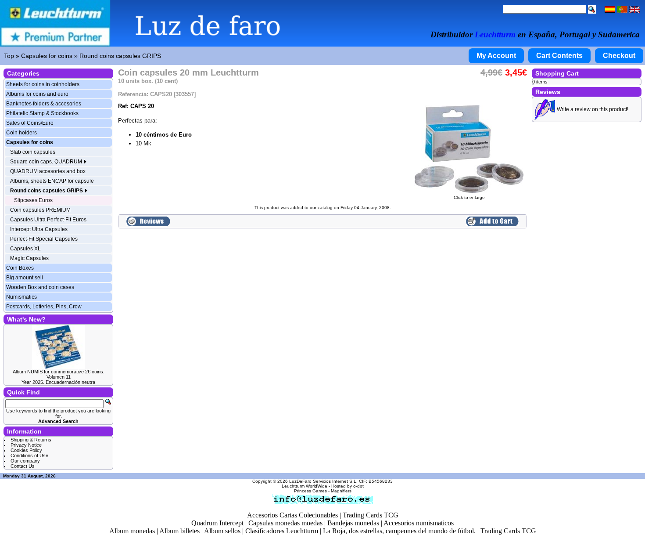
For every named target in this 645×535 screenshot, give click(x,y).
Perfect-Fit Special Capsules (44, 239)
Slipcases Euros (33, 200)
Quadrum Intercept (217, 523)
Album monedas (132, 531)
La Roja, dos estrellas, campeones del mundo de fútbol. (399, 531)
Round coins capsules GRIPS (120, 55)
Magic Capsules (29, 258)
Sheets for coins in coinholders (42, 84)
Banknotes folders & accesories (43, 104)
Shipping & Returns (31, 439)
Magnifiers (341, 490)
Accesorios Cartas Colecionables (292, 515)
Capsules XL (25, 249)
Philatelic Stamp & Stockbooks (42, 113)
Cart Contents (559, 55)
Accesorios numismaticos (418, 523)
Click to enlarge (469, 197)
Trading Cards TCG (370, 515)
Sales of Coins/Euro (30, 123)
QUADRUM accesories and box (48, 171)
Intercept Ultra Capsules (39, 229)
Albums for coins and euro (37, 94)
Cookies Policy (26, 450)
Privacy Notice (26, 445)
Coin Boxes (20, 268)
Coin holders (21, 133)
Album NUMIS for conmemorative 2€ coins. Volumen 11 (58, 374)
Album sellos (222, 531)
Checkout (619, 55)
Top (9, 55)
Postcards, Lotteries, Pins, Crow (44, 307)
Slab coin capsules (32, 152)
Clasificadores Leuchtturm (281, 531)
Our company (25, 460)
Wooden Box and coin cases (40, 287)
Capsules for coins (46, 55)
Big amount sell (24, 278)
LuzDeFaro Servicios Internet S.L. (323, 481)
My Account (496, 55)
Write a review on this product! (592, 109)
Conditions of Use (29, 455)
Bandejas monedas (353, 523)
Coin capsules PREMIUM (40, 210)
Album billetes (179, 531)
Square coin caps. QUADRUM (46, 162)
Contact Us (23, 466)
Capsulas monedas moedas (285, 523)
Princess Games (310, 490)
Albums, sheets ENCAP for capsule (52, 181)
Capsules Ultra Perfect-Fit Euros (48, 220)
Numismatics (21, 297)
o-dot (358, 486)
